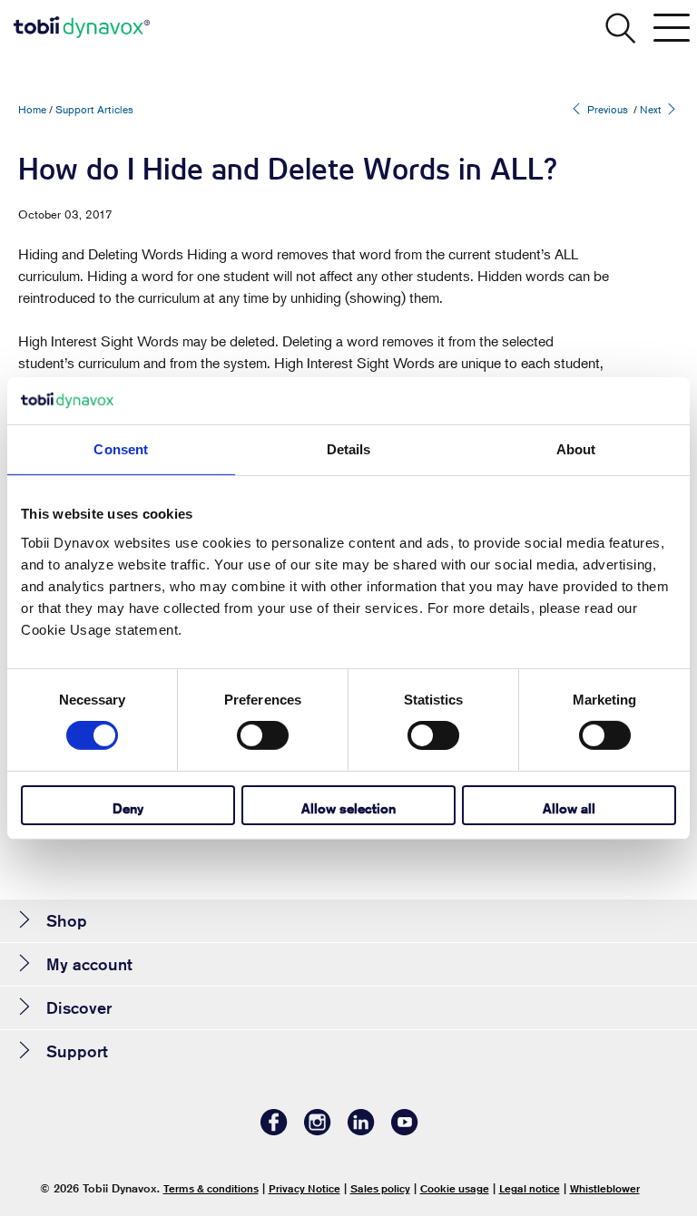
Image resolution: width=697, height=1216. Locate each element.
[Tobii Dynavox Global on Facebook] (274, 1130)
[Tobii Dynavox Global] (82, 27)
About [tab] (576, 449)
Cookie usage (454, 1188)
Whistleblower (605, 1188)
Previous (606, 109)
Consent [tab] (120, 449)
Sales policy (380, 1188)
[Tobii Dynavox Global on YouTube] (405, 1130)
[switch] (263, 735)
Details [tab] (349, 449)
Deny (128, 808)
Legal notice (529, 1188)
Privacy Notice (304, 1188)
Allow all (569, 808)
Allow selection (348, 808)
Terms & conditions (211, 1188)
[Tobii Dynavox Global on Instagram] (318, 1130)
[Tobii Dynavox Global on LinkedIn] (361, 1130)
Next (652, 109)
